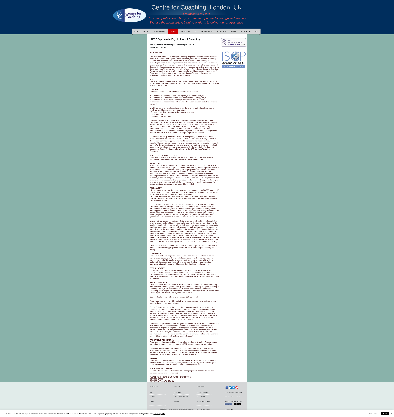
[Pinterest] (236, 387)
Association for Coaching (191, 287)
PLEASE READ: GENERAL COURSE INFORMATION (170, 377)
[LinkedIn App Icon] (230, 387)
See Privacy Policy (159, 414)
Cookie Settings (373, 414)
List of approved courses (170, 354)
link (207, 264)
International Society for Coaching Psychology (190, 291)
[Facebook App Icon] (227, 387)
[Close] (391, 413)
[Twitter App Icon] (233, 387)
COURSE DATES (156, 379)
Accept (385, 414)
